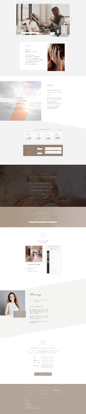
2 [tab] (43, 35)
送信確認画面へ (43, 374)
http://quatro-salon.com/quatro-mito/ (33, 267)
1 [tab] (42, 35)
